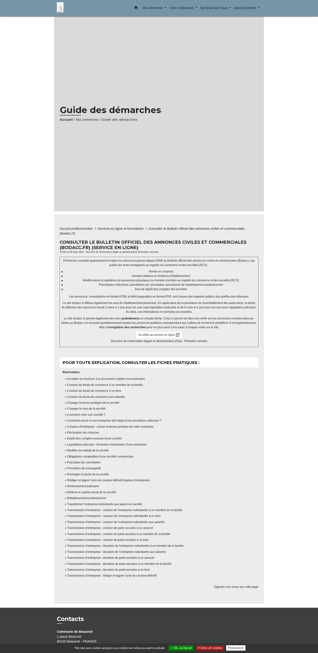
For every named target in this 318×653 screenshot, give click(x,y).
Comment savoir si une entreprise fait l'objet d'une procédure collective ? (114, 420)
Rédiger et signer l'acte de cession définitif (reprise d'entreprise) (108, 480)
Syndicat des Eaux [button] (214, 8)
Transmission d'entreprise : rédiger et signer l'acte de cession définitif (112, 575)
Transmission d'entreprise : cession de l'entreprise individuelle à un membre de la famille (124, 510)
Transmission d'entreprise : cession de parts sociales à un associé (110, 527)
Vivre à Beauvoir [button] (182, 8)
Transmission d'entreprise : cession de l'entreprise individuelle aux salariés (116, 522)
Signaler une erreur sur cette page (236, 586)
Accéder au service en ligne (159, 335)
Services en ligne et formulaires (120, 228)
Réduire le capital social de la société (91, 492)
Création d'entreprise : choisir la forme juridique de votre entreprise (110, 426)
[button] (136, 8)
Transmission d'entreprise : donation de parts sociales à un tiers (108, 569)
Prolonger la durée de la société (88, 474)
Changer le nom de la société (86, 408)
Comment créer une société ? (86, 414)
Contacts (70, 618)
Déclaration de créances (83, 432)
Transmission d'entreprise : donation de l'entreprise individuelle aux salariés (116, 551)
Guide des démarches (119, 120)
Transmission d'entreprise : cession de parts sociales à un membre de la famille (118, 534)
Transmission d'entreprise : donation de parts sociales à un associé (110, 557)
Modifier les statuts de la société (88, 450)
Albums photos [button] (245, 8)
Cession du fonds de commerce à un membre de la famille (105, 384)
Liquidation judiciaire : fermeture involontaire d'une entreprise (107, 444)
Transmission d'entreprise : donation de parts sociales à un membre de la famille (119, 563)
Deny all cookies (211, 648)
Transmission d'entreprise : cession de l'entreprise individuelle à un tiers (114, 516)
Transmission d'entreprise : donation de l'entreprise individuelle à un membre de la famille (125, 545)
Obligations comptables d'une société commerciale (100, 456)
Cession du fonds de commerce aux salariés (96, 396)
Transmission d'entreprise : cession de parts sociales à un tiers (108, 539)
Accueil (66, 120)
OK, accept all (182, 648)
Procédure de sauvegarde (84, 468)
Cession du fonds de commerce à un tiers (94, 390)
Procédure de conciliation (83, 462)
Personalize (236, 648)
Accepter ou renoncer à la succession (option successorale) (106, 378)
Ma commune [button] (153, 8)
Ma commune (87, 120)
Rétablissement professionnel (86, 498)
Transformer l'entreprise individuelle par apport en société (104, 504)
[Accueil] (80, 8)
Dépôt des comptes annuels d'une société (94, 438)
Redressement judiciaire (83, 486)
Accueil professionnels (76, 228)
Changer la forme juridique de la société (93, 402)
